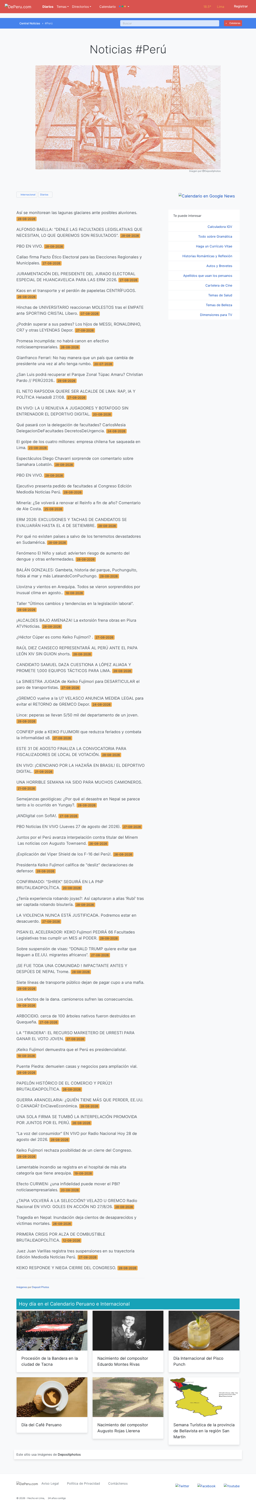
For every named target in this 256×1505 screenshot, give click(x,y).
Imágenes (21, 1287)
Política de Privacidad (83, 1483)
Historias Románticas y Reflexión (207, 256)
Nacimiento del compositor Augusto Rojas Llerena (122, 1427)
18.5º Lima (213, 7)
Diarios (47, 7)
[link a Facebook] (206, 1486)
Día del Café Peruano (41, 1424)
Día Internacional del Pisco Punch (198, 1361)
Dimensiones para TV (216, 315)
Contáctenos (118, 1483)
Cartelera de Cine (219, 285)
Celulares (234, 23)
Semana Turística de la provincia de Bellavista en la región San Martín (204, 1430)
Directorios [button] (80, 7)
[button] (124, 7)
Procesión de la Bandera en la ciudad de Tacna (49, 1361)
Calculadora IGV (220, 227)
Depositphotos (69, 1454)
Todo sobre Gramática (215, 236)
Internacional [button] (27, 194)
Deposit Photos (40, 1287)
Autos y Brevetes (219, 266)
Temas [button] (61, 7)
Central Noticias (29, 23)
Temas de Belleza (219, 305)
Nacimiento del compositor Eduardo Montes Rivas (122, 1361)
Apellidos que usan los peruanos (208, 276)
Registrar (240, 6)
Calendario (107, 7)
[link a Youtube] (232, 1486)
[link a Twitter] (182, 1486)
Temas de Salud (220, 295)
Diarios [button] (44, 194)
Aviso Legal (50, 1483)
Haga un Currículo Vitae (214, 246)
